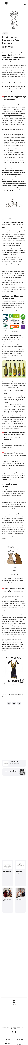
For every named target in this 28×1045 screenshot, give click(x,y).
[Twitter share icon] (9, 703)
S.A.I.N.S (6, 390)
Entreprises (8, 1043)
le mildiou (4, 240)
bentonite (4, 117)
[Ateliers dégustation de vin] (7, 900)
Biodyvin (12, 404)
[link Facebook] (12, 1032)
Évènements (20, 1039)
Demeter (6, 404)
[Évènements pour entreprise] (20, 900)
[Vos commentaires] (14, 763)
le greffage (21, 250)
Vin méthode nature (20, 397)
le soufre (7, 250)
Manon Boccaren (9, 46)
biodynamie (7, 406)
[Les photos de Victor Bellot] (14, 772)
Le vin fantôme (19, 1042)
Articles (5, 33)
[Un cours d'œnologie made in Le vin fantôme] (20, 873)
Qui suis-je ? (20, 1044)
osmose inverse (18, 115)
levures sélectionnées (9, 115)
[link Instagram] (15, 1032)
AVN (5, 396)
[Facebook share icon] (14, 703)
